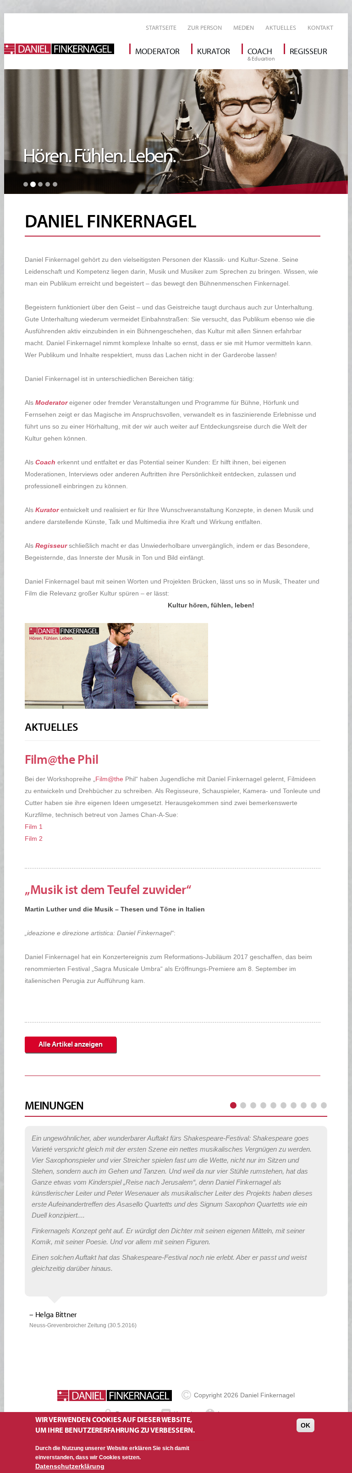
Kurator (213, 51)
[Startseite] (62, 49)
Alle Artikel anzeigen (70, 1043)
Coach (260, 51)
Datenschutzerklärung (69, 1466)
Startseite (161, 27)
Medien (243, 27)
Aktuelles (280, 27)
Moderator (157, 51)
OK (305, 1425)
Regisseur (308, 51)
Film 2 (34, 838)
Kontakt (320, 27)
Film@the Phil (61, 759)
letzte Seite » (323, 1106)
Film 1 (34, 826)
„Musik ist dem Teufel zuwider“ (108, 889)
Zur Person (204, 27)
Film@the (109, 779)
